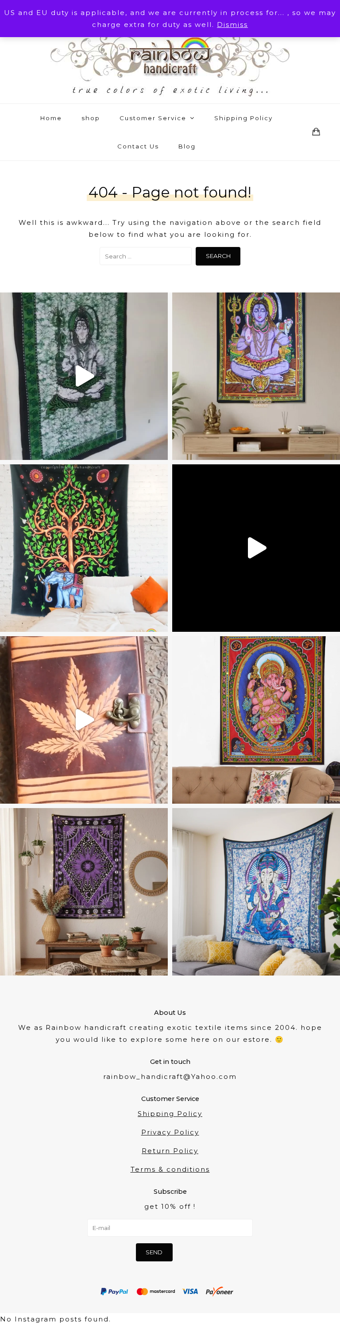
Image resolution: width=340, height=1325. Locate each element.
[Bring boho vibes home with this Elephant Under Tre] (84, 548)
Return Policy (170, 1151)
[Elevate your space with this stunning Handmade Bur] (84, 892)
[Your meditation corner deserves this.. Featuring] (256, 376)
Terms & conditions (170, 1169)
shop (90, 117)
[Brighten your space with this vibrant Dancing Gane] (256, 720)
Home (51, 117)
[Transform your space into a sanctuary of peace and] (84, 376)
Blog (187, 146)
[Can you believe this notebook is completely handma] (84, 720)
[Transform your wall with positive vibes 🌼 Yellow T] (256, 548)
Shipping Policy (243, 117)
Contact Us (138, 146)
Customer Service (154, 117)
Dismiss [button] (232, 24)
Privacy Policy (170, 1132)
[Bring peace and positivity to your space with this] (256, 892)
